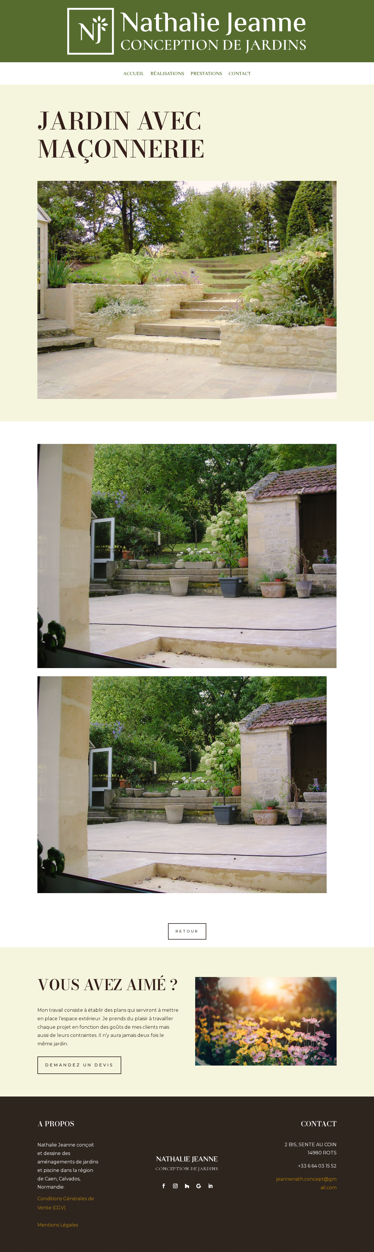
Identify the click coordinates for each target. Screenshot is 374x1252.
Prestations (206, 75)
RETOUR (187, 931)
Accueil (133, 75)
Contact (239, 75)
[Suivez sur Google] (198, 1186)
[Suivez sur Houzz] (187, 1186)
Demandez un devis (79, 1065)
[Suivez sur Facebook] (163, 1186)
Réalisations (167, 75)
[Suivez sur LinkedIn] (210, 1186)
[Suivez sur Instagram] (175, 1186)
